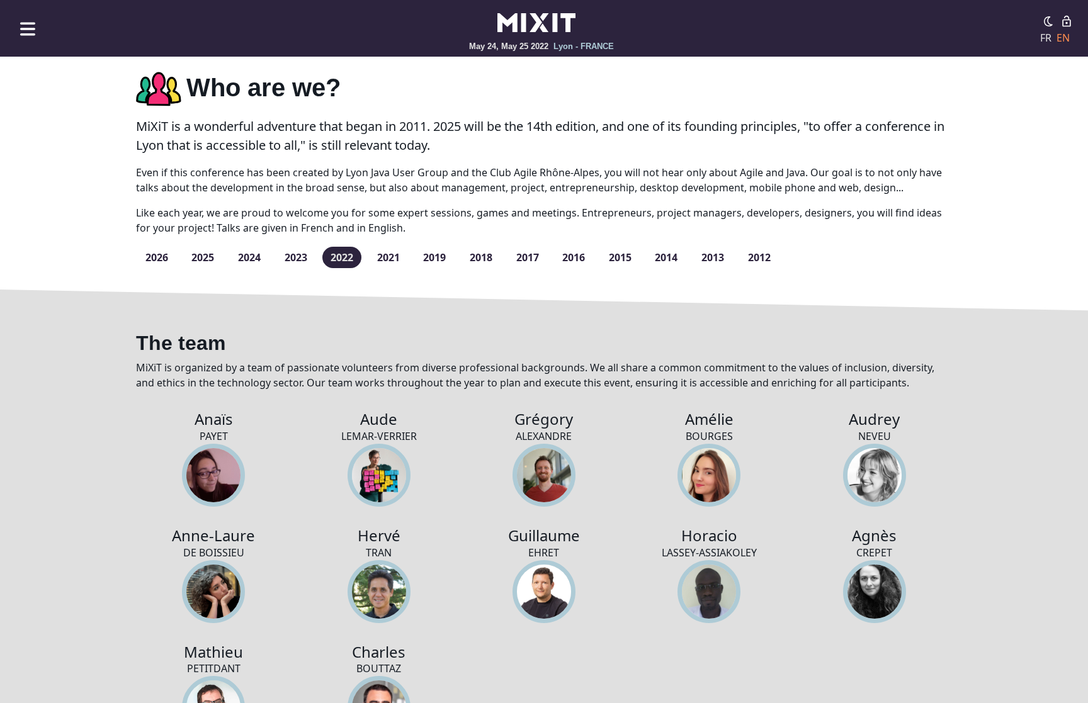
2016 (573, 257)
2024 (249, 257)
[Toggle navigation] (28, 29)
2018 (481, 257)
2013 (712, 257)
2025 (202, 257)
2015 (620, 257)
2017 (527, 257)
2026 (156, 257)
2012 (759, 257)
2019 (434, 257)
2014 (666, 257)
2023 (296, 257)
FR (1045, 38)
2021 (388, 257)
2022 (342, 257)
